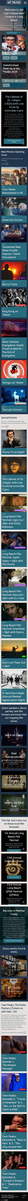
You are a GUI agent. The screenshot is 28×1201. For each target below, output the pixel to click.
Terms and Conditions (7, 1195)
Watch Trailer (10, 53)
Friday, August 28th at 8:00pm (14, 141)
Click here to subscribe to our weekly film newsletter (10, 1197)
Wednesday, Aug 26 (11, 32)
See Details (20, 53)
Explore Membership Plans (14, 940)
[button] (25, 3)
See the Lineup (14, 851)
